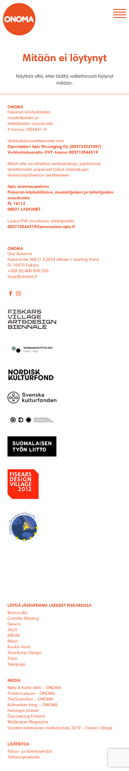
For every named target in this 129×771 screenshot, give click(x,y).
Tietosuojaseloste (24, 757)
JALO (12, 630)
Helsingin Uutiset (23, 711)
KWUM (14, 636)
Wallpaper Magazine (28, 722)
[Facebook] (11, 294)
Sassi (13, 659)
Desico (14, 624)
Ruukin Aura (19, 647)
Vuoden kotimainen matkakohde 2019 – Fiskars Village (60, 728)
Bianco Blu (18, 613)
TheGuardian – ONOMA (30, 699)
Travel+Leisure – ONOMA (31, 694)
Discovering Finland (26, 717)
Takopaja (17, 665)
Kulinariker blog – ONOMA (33, 705)
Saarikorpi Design (25, 653)
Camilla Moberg (23, 619)
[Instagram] (18, 294)
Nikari (13, 642)
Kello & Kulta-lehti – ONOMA (34, 688)
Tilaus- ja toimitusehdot (30, 752)
